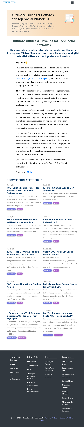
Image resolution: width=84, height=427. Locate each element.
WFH (29, 370)
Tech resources (32, 366)
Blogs (47, 357)
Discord (19, 78)
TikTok (37, 78)
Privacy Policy (33, 357)
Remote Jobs (31, 361)
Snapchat (45, 78)
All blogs (13, 364)
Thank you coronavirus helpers (31, 376)
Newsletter (14, 368)
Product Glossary (68, 381)
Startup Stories (67, 398)
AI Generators (15, 379)
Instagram (28, 78)
